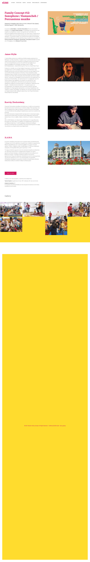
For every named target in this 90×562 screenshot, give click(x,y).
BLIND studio (56, 425)
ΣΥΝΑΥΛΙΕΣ (18, 2)
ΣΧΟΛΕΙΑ (29, 2)
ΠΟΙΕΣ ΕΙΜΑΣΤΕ (35, 2)
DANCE (24, 2)
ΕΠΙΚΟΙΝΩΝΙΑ (44, 2)
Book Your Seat (10, 173)
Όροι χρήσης (63, 425)
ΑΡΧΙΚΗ (13, 2)
